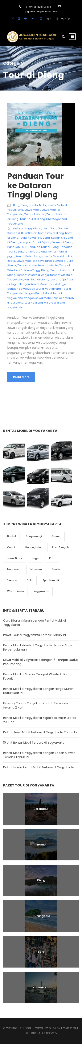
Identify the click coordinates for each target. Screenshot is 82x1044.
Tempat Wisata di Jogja (33, 275)
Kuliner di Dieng (62, 242)
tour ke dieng (34, 303)
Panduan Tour (16, 247)
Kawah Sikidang (39, 238)
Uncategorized (56, 219)
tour (27, 279)
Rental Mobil (38, 205)
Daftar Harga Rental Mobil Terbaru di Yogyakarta (38, 767)
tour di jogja (58, 279)
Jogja (35, 558)
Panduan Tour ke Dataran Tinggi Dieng (35, 185)
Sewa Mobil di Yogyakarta (34, 261)
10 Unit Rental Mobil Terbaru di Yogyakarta (33, 742)
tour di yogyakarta (48, 289)
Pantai (56, 569)
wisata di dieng (54, 303)
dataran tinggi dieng (27, 228)
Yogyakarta (15, 224)
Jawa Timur (14, 558)
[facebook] (12, 18)
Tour (23, 219)
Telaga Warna (27, 265)
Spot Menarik (51, 580)
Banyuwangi (34, 536)
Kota (52, 558)
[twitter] (33, 18)
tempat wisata (48, 265)
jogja (23, 238)
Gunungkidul (33, 547)
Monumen (13, 569)
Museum (36, 569)
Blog (16, 205)
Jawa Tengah (60, 547)
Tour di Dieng (36, 219)
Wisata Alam (15, 591)
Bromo (56, 536)
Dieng (25, 205)
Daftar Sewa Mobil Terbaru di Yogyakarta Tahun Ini (40, 732)
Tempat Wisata (34, 214)
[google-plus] (25, 18)
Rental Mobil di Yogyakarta (34, 256)
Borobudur (41, 809)
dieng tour (49, 228)
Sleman (12, 580)
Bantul (11, 536)
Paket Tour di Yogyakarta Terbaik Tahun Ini (34, 635)
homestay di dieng (51, 233)
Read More (21, 377)
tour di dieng (39, 279)
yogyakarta (15, 307)
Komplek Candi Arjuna (35, 242)
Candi (11, 547)
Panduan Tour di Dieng (43, 247)
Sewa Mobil (32, 210)
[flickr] (19, 18)
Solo (30, 580)
